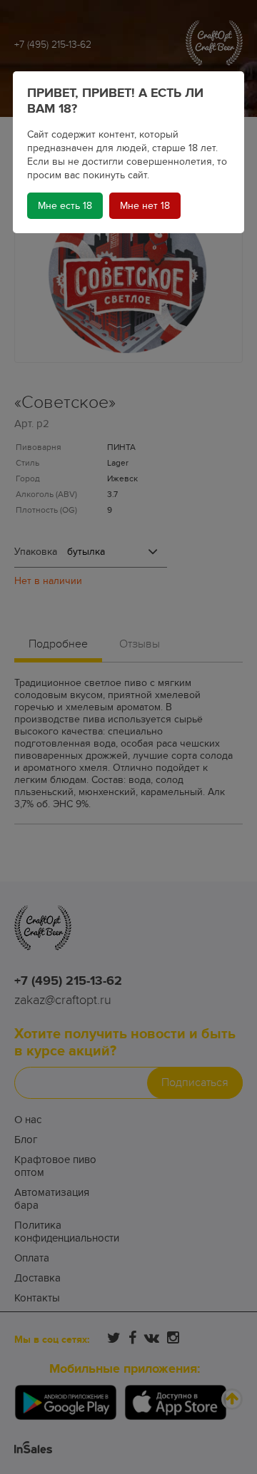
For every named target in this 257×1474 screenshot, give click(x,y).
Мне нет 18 (145, 206)
